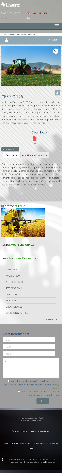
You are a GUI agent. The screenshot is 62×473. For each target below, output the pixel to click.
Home (5, 34)
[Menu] (57, 25)
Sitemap (5, 443)
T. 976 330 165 (30, 462)
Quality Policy (38, 443)
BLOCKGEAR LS (14, 306)
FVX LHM (11, 300)
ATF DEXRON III (14, 281)
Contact (14, 443)
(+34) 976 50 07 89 (11, 13)
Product (12, 34)
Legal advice (25, 443)
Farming (20, 206)
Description (11, 155)
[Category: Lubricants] (58, 92)
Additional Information (34, 155)
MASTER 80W (13, 275)
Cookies (30, 448)
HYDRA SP (11, 269)
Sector (33, 431)
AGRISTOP (11, 294)
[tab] (12, 155)
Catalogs (15, 431)
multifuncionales (22, 244)
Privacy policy (52, 443)
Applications (43, 431)
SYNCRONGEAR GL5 (17, 312)
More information (10, 149)
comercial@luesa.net (46, 462)
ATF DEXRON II (14, 288)
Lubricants (20, 34)
